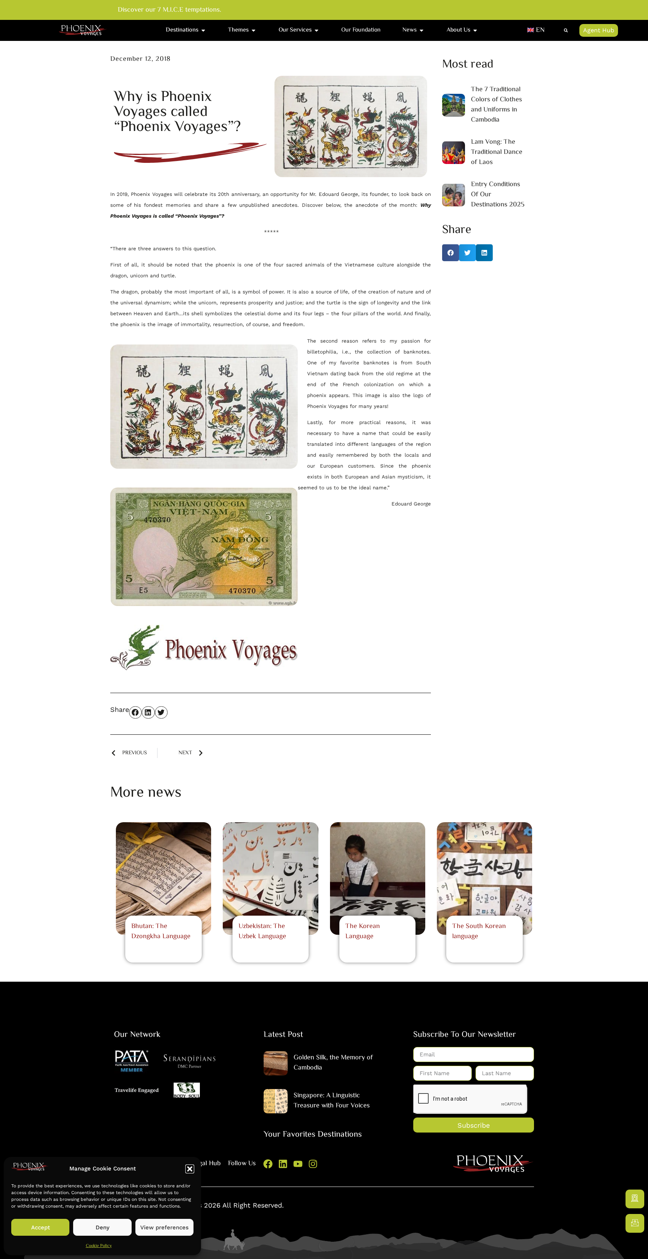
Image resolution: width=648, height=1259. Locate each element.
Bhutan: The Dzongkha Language (160, 931)
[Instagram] (313, 1164)
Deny (103, 1227)
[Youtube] (298, 1164)
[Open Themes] (253, 30)
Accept (40, 1227)
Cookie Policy (99, 1246)
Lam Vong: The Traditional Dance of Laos (496, 152)
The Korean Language (362, 931)
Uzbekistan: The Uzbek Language (262, 931)
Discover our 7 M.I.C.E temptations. (169, 10)
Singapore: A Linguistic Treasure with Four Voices (332, 1101)
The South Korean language (479, 931)
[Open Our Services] (317, 30)
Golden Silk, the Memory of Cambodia (333, 1063)
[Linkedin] (283, 1164)
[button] (190, 1169)
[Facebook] (268, 1164)
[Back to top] (635, 1245)
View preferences (164, 1227)
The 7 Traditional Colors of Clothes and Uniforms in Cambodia (496, 104)
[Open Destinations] (203, 30)
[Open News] (421, 30)
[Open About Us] (475, 30)
